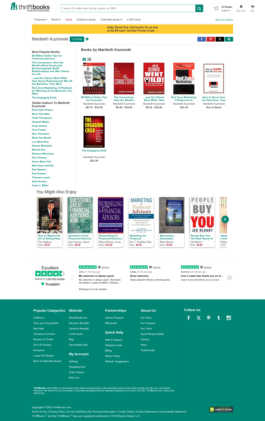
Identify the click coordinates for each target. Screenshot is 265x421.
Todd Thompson (42, 117)
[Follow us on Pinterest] (208, 317)
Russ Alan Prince (42, 109)
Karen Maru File (41, 161)
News (144, 344)
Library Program (114, 317)
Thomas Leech (41, 177)
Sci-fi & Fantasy (42, 344)
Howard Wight (40, 121)
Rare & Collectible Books (47, 361)
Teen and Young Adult (45, 323)
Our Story (146, 317)
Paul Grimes (39, 157)
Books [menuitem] (55, 19)
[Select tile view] (88, 59)
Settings (73, 361)
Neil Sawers (39, 169)
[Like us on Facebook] (188, 317)
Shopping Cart (77, 366)
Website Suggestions (117, 361)
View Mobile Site (78, 344)
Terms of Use (39, 411)
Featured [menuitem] (39, 19)
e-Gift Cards (76, 333)
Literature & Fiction (44, 333)
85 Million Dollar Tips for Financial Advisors (47, 57)
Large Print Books (43, 355)
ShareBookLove (78, 317)
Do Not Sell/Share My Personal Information (91, 411)
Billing (108, 350)
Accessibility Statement (173, 411)
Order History (76, 372)
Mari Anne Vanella (43, 165)
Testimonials (148, 350)
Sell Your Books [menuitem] (224, 19)
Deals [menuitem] (69, 19)
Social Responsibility (152, 333)
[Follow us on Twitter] (198, 317)
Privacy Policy (57, 411)
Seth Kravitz (39, 181)
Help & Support (113, 339)
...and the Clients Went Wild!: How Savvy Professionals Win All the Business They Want (52, 81)
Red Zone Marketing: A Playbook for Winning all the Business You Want (52, 90)
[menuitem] (227, 7)
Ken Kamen (39, 173)
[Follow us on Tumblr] (218, 317)
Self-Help (38, 328)
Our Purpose (148, 323)
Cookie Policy (126, 411)
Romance (38, 350)
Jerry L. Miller (40, 185)
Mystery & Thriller (43, 339)
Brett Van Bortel (41, 137)
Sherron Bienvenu (43, 153)
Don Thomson (40, 133)
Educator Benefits (79, 323)
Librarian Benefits (79, 328)
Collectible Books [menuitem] (110, 19)
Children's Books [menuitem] (86, 19)
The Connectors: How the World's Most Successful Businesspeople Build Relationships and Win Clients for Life (50, 68)
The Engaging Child (44, 97)
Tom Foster (39, 129)
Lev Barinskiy (40, 141)
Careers (145, 339)
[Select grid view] (83, 59)
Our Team (146, 328)
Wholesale (111, 323)
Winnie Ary (38, 149)
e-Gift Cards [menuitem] (134, 19)
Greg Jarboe (39, 125)
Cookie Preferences (147, 411)
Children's (39, 317)
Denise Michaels (42, 145)
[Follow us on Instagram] (228, 317)
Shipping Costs (113, 345)
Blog (71, 339)
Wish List (74, 377)
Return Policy (112, 356)
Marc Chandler (41, 113)
